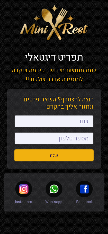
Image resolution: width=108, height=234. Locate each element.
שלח (54, 155)
